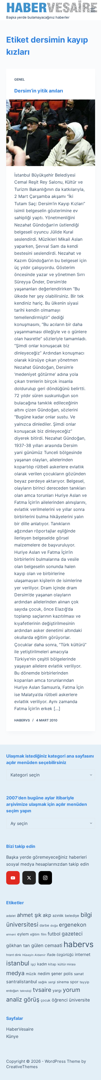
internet (82, 954)
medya (15, 972)
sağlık (42, 982)
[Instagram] (45, 878)
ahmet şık (29, 915)
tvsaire (42, 989)
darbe (44, 925)
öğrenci (60, 1000)
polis (68, 973)
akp (47, 915)
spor (74, 981)
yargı (57, 990)
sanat (79, 974)
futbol (54, 934)
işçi (33, 964)
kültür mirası (67, 964)
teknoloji (26, 991)
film (43, 934)
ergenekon (72, 924)
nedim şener (50, 973)
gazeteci (72, 934)
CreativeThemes (22, 1066)
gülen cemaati (46, 945)
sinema (63, 982)
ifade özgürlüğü (60, 954)
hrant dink (13, 955)
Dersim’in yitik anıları (38, 91)
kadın (42, 964)
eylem (23, 934)
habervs (78, 944)
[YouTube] (13, 878)
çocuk (45, 1000)
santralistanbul (21, 981)
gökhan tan (18, 945)
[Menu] (92, 10)
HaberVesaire (19, 1029)
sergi (51, 982)
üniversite (79, 1000)
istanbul (17, 963)
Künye (12, 1036)
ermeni (11, 934)
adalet (11, 916)
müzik (31, 974)
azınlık (58, 915)
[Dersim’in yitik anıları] (50, 132)
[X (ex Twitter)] (29, 878)
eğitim (35, 934)
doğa (54, 925)
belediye (72, 915)
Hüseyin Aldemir (34, 955)
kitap (52, 964)
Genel (19, 79)
